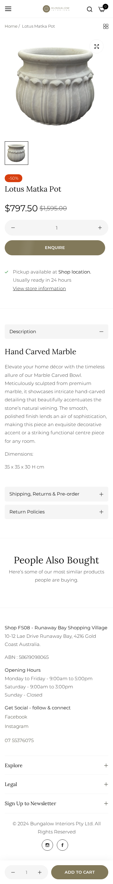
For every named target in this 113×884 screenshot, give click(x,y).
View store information (39, 288)
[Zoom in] (96, 46)
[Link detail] (47, 845)
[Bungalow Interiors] (56, 9)
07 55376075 (19, 740)
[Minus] (13, 228)
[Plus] (99, 228)
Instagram (17, 726)
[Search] (89, 9)
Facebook (16, 717)
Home (11, 26)
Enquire (55, 247)
